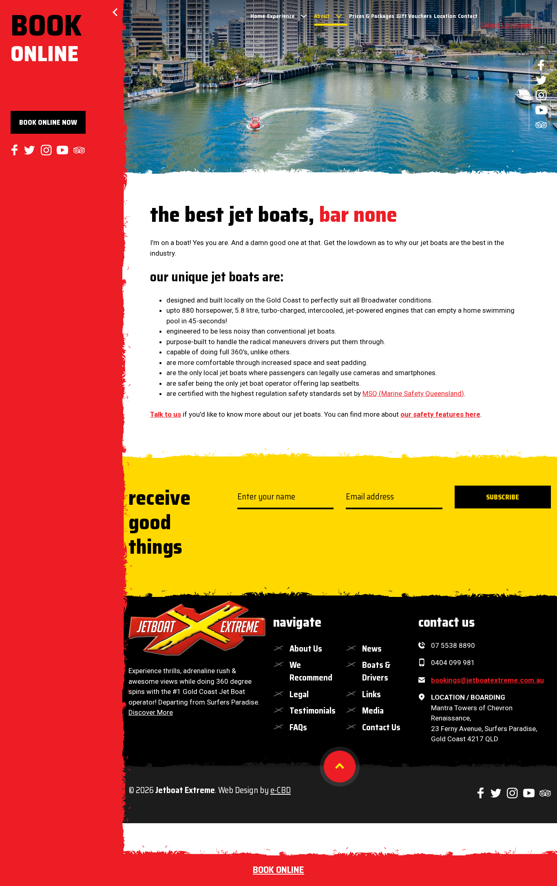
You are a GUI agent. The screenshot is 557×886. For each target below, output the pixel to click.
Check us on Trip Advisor (541, 124)
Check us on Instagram (541, 95)
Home (257, 15)
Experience (280, 15)
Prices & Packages (371, 15)
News (372, 648)
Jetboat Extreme (196, 628)
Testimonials (312, 710)
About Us (306, 648)
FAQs (298, 727)
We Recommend (311, 671)
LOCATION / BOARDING (468, 697)
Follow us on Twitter (541, 80)
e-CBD (280, 790)
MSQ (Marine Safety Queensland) (413, 393)
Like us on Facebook (541, 65)
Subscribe (502, 497)
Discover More (150, 712)
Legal (299, 694)
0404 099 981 (453, 662)
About (321, 15)
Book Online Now (48, 122)
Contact (467, 15)
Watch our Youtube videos (541, 110)
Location (445, 15)
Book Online (278, 869)
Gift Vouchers (414, 15)
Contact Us (381, 727)
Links (371, 694)
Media (373, 710)
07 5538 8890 (453, 645)
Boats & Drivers (376, 671)
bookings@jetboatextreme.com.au (487, 680)
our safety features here (440, 414)
